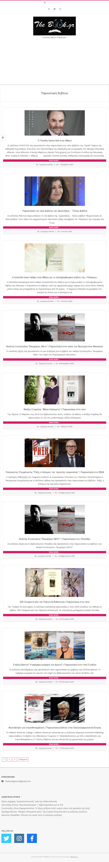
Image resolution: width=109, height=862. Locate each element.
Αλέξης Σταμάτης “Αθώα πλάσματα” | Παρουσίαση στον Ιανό (55, 409)
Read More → (54, 160)
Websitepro (74, 857)
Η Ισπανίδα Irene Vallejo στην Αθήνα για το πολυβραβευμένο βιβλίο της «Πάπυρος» (54, 277)
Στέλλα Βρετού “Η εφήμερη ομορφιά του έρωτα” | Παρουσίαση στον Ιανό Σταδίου (54, 664)
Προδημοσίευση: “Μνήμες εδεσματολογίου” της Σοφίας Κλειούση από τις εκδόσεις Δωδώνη (44, 811)
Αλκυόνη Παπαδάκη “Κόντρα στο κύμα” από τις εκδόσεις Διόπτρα (31, 815)
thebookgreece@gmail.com (18, 781)
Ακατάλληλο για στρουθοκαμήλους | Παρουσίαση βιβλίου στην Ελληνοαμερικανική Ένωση (55, 727)
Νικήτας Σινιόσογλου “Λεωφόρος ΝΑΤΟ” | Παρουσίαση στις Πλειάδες (54, 539)
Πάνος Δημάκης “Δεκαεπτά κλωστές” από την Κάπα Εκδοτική (29, 801)
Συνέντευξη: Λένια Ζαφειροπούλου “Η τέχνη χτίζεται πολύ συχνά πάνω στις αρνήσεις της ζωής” (45, 808)
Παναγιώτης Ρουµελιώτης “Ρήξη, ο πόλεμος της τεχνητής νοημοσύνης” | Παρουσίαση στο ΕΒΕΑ (55, 472)
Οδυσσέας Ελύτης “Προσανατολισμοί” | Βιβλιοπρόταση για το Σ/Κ (32, 804)
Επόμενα (23, 759)
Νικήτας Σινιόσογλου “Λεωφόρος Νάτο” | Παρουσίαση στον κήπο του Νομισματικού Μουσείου (54, 346)
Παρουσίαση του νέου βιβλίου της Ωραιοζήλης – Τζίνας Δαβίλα (54, 211)
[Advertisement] (54, 63)
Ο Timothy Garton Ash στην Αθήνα (55, 140)
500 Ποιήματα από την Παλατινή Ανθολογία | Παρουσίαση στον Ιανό (55, 602)
